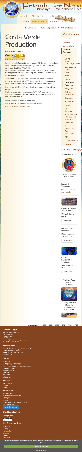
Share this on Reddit (70, 324)
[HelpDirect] (7, 419)
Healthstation (6, 374)
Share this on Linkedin (51, 324)
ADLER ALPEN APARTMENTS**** (71, 61)
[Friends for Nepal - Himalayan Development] (25, 28)
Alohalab (68, 56)
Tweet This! (57, 324)
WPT (67, 137)
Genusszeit (69, 98)
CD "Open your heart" (9, 404)
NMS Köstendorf (69, 110)
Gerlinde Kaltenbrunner (70, 93)
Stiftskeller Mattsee (69, 124)
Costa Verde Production (67, 28)
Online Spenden (7, 393)
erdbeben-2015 (7, 377)
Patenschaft (6, 399)
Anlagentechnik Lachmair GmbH (70, 69)
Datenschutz (6, 437)
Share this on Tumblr (63, 324)
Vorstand (66, 39)
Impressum (6, 433)
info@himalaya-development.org (16, 340)
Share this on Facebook (44, 324)
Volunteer (5, 401)
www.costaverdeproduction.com (17, 106)
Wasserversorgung (8, 370)
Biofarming (6, 372)
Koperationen (6, 376)
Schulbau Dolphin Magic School (12, 363)
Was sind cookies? (41, 450)
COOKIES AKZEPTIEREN (41, 446)
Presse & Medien (8, 415)
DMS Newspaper (7, 384)
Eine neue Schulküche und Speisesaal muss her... (17, 367)
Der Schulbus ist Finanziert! (68, 230)
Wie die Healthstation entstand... (66, 260)
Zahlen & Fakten (69, 46)
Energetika (69, 89)
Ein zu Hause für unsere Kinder (12, 365)
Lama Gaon (6, 361)
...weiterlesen (67, 220)
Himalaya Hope (70, 102)
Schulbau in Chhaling (9, 368)
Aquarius (68, 144)
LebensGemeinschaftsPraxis (71, 140)
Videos (5, 387)
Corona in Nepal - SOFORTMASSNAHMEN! (71, 210)
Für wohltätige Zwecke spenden (12, 395)
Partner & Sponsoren (48, 28)
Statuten (66, 42)
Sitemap (5, 435)
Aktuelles (5, 385)
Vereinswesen (33, 28)
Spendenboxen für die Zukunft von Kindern (15, 402)
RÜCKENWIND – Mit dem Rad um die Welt (71, 117)
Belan (67, 76)
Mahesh (67, 105)
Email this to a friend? (76, 324)
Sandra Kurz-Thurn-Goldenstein (70, 131)
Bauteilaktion (6, 397)
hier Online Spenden (11, 407)
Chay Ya (68, 79)
